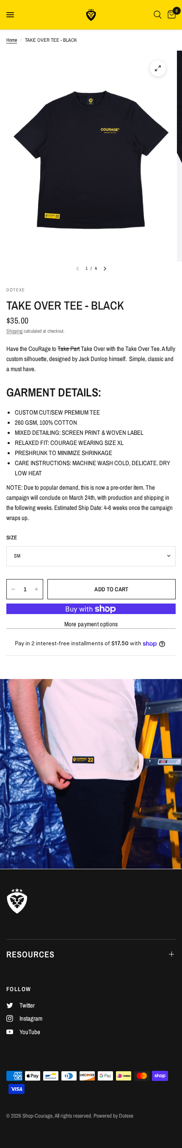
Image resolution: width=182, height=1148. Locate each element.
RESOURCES (30, 954)
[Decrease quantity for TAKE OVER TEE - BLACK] (13, 589)
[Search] (158, 15)
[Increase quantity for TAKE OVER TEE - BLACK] (36, 589)
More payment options (91, 624)
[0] (170, 15)
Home (11, 40)
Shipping (14, 331)
